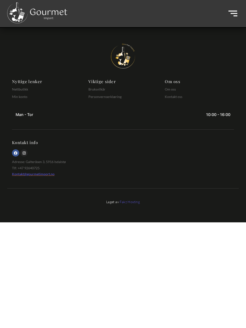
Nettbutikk (20, 89)
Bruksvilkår (96, 89)
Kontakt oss (173, 97)
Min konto (19, 97)
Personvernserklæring (105, 97)
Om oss (170, 89)
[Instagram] (24, 153)
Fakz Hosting (130, 202)
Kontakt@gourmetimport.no (33, 174)
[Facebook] (15, 153)
